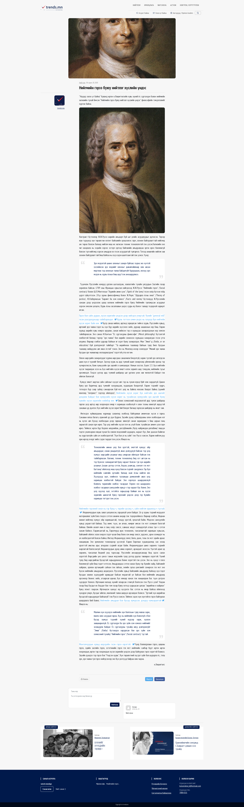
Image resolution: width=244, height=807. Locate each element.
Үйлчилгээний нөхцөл (159, 788)
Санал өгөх (47, 789)
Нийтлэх (114, 704)
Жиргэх (149, 679)
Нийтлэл (82, 83)
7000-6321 (183, 792)
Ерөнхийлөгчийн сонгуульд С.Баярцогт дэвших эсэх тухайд (187, 745)
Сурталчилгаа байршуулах (161, 793)
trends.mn (61, 108)
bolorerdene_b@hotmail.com (190, 786)
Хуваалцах (160, 679)
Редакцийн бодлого (159, 783)
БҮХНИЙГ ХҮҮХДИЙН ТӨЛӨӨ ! (100, 745)
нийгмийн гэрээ (113, 783)
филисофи (101, 783)
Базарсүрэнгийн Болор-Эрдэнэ (187, 737)
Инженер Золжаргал (102, 737)
